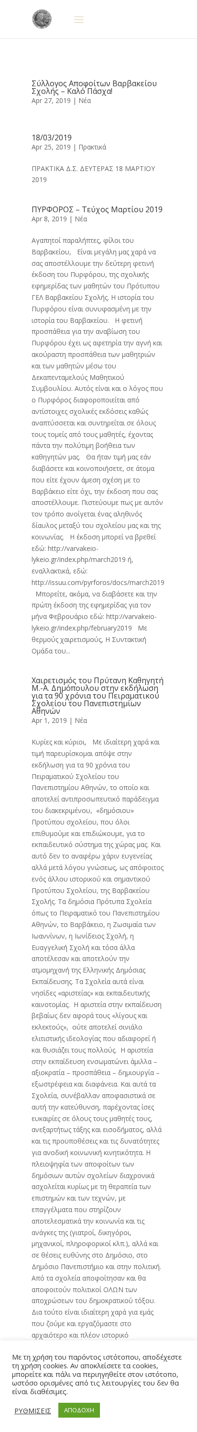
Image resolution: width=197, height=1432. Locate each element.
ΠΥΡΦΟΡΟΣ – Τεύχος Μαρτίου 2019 (97, 209)
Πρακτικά (92, 146)
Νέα (84, 100)
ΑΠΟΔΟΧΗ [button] (79, 1410)
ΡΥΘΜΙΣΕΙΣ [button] (32, 1410)
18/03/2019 (52, 137)
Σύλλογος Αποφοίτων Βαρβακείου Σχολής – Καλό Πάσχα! (94, 87)
